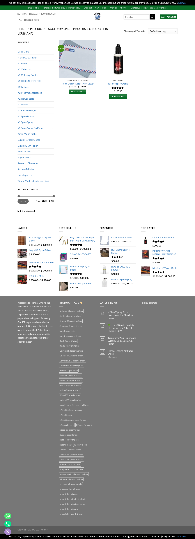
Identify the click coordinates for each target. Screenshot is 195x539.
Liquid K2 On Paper (28, 145)
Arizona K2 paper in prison (71, 321)
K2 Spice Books (26, 116)
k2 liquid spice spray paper (71, 410)
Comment (112, 357)
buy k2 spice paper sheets (70, 336)
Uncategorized (25, 175)
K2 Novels (23, 104)
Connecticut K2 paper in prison (72, 360)
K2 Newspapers (26, 98)
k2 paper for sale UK (84, 425)
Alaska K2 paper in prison (70, 316)
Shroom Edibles (26, 169)
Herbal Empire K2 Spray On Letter (77, 83)
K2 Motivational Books (30, 92)
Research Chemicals (28, 163)
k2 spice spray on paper (69, 440)
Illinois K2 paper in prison (70, 395)
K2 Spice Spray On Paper (30, 128)
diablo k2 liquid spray (69, 370)
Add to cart (77, 92)
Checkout (88, 8)
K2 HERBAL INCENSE (29, 80)
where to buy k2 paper (69, 494)
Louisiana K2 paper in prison (71, 459)
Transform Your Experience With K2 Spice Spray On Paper (122, 340)
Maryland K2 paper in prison (71, 469)
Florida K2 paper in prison (70, 375)
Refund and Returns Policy (54, 8)
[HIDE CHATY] (7, 531)
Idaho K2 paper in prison (70, 390)
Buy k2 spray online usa (69, 346)
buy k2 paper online (68, 331)
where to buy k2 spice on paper (72, 504)
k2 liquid (85, 405)
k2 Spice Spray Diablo (118, 83)
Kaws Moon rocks (27, 133)
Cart (97, 8)
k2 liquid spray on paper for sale (73, 420)
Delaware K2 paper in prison (71, 365)
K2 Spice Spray (25, 122)
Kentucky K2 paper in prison (71, 454)
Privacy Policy (74, 8)
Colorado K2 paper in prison (71, 355)
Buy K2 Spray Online (68, 341)
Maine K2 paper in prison (70, 464)
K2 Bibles (23, 63)
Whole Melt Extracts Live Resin (34, 180)
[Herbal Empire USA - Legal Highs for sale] (97, 17)
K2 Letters (23, 86)
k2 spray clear (65, 445)
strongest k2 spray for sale (71, 484)
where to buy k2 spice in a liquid (73, 499)
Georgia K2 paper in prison (71, 380)
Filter (23, 201)
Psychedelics (24, 157)
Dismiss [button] (182, 2)
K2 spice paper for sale (69, 435)
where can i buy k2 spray (70, 489)
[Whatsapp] (7, 516)
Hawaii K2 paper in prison (70, 385)
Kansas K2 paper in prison (70, 449)
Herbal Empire (39, 302)
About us (123, 8)
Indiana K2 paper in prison (71, 400)
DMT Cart (23, 51)
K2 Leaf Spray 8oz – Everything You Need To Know (120, 315)
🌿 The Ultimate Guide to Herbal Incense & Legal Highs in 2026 (121, 327)
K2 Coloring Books (27, 75)
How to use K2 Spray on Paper (156, 8)
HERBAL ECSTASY (28, 57)
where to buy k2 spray (69, 509)
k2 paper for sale (67, 425)
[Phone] (7, 524)
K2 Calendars (25, 69)
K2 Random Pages (27, 110)
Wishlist (113, 8)
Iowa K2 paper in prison (69, 405)
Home (29, 8)
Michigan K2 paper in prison (71, 479)
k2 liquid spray (66, 415)
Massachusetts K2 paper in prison (74, 474)
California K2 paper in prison (71, 351)
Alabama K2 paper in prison (71, 311)
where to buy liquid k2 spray (71, 514)
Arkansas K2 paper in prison (71, 326)
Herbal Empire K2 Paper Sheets (120, 352)
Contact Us (135, 8)
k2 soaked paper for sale (70, 430)
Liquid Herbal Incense (29, 139)
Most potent (24, 151)
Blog (104, 8)
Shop (37, 8)
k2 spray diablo (80, 445)
